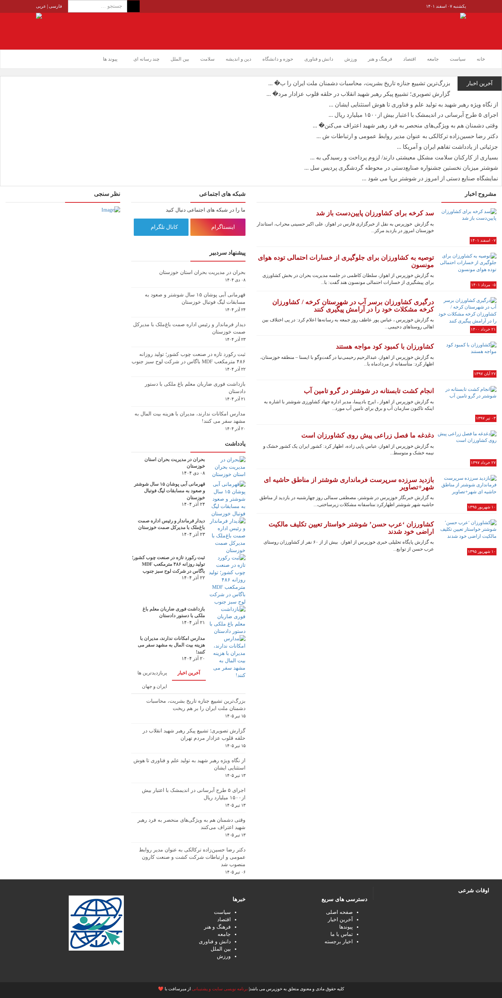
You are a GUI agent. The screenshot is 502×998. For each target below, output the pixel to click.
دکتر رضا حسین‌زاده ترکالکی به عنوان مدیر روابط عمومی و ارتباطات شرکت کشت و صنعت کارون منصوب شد (192, 857)
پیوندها (346, 927)
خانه (481, 59)
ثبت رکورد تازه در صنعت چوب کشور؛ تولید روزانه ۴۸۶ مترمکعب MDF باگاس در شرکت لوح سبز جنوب (168, 564)
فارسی (55, 6)
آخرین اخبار (189, 672)
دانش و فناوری (318, 59)
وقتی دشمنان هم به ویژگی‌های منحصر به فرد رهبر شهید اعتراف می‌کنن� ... (405, 125)
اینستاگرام (223, 227)
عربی (41, 6)
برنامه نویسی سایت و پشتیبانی (220, 988)
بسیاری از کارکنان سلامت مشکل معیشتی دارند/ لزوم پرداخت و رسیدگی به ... (404, 157)
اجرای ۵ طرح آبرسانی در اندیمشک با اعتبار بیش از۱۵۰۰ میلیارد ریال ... (413, 115)
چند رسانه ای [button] (145, 59)
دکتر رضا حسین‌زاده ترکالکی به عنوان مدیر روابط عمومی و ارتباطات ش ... (407, 136)
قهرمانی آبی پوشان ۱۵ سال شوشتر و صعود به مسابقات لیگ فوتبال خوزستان (169, 490)
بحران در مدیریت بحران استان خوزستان (202, 272)
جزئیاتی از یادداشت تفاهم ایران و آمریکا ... (447, 147)
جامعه (433, 59)
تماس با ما (341, 934)
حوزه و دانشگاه (277, 59)
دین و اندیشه (238, 59)
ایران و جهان (154, 686)
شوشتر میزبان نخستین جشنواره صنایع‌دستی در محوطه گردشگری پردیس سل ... (401, 168)
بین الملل (180, 59)
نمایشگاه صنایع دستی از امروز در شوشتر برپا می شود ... (430, 178)
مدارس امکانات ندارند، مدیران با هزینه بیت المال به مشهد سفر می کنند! (171, 645)
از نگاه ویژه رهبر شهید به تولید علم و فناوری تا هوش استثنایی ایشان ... (413, 104)
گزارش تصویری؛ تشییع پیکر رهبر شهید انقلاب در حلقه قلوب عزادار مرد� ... (358, 94)
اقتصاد (409, 59)
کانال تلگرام (165, 227)
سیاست (458, 59)
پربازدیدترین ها (152, 672)
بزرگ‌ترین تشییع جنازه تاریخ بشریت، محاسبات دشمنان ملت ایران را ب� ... (359, 83)
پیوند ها (110, 59)
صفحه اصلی (339, 912)
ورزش (350, 59)
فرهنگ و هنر (380, 59)
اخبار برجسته (338, 941)
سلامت (207, 59)
